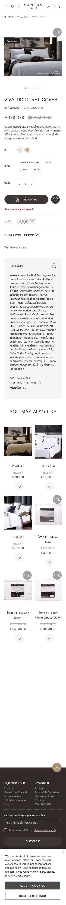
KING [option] (48, 162)
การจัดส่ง (40, 800)
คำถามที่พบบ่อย (43, 804)
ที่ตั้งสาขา (12, 6)
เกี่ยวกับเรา (9, 788)
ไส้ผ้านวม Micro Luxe (48, 539)
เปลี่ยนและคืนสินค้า (44, 796)
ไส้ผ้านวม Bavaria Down (18, 615)
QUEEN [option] (24, 169)
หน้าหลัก (8, 17)
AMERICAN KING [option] (29, 162)
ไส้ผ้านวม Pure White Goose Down (48, 615)
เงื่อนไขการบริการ (12, 796)
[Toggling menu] (6, 6)
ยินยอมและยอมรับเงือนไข (32, 830)
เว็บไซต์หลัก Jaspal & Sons (15, 802)
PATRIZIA (18, 537)
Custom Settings (32, 895)
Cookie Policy (23, 875)
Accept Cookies (32, 885)
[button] (25, 88)
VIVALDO (18, 466)
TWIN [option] (37, 169)
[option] (20, 150)
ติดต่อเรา (39, 788)
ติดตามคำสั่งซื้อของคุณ (47, 792)
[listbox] (24, 149)
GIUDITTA (48, 466)
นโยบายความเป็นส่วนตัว (16, 792)
